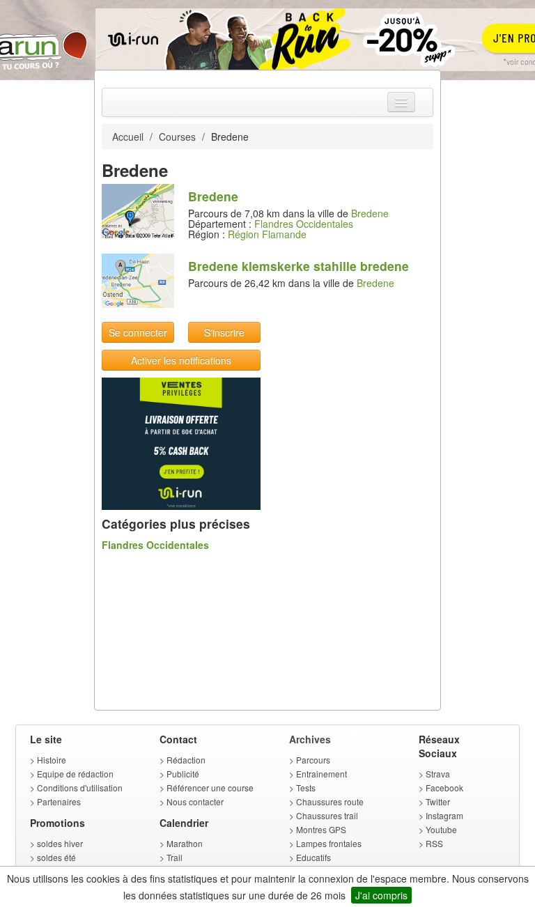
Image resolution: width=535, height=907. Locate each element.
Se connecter (138, 332)
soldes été (56, 857)
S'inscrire (224, 332)
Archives (310, 739)
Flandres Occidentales (303, 224)
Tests (306, 787)
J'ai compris (381, 895)
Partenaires (59, 801)
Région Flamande (267, 234)
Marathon (184, 843)
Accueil (128, 137)
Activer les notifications (181, 360)
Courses (177, 137)
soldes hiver (60, 843)
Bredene (370, 213)
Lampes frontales (329, 843)
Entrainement (321, 774)
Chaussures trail (327, 815)
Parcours (313, 760)
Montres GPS (321, 829)
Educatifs (313, 857)
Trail (174, 857)
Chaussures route (330, 801)
